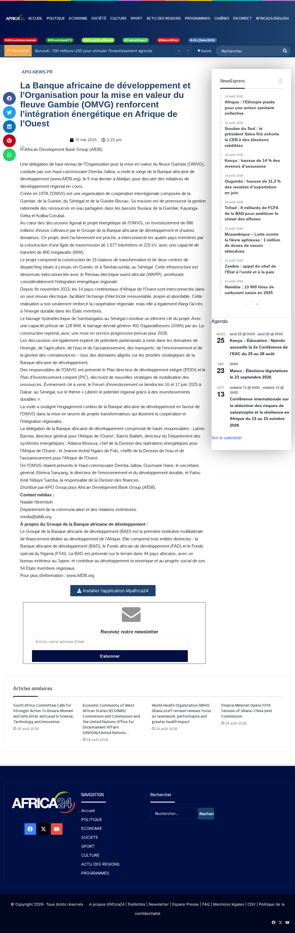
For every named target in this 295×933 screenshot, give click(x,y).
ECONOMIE (91, 828)
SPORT (87, 846)
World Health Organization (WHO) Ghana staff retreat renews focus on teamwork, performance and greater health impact (181, 713)
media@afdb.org (35, 516)
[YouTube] (57, 829)
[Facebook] (30, 829)
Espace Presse (185, 904)
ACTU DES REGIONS (100, 864)
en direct (242, 18)
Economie (78, 18)
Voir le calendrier (226, 437)
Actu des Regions (164, 18)
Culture (118, 18)
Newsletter (159, 904)
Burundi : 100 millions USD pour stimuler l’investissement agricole (93, 50)
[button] (9, 98)
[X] (43, 829)
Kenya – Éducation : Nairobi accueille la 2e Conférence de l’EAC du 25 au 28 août (259, 347)
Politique (56, 18)
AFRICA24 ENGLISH (272, 18)
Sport (137, 18)
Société (98, 18)
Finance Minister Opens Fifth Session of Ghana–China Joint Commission (246, 710)
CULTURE (90, 855)
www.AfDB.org (65, 178)
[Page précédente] (247, 304)
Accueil (35, 18)
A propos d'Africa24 (106, 904)
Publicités (136, 904)
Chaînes (222, 18)
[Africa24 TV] (15, 18)
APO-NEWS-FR (37, 71)
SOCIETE (89, 837)
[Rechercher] (285, 51)
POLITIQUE (91, 819)
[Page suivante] (257, 304)
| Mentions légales (227, 904)
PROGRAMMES (197, 18)
